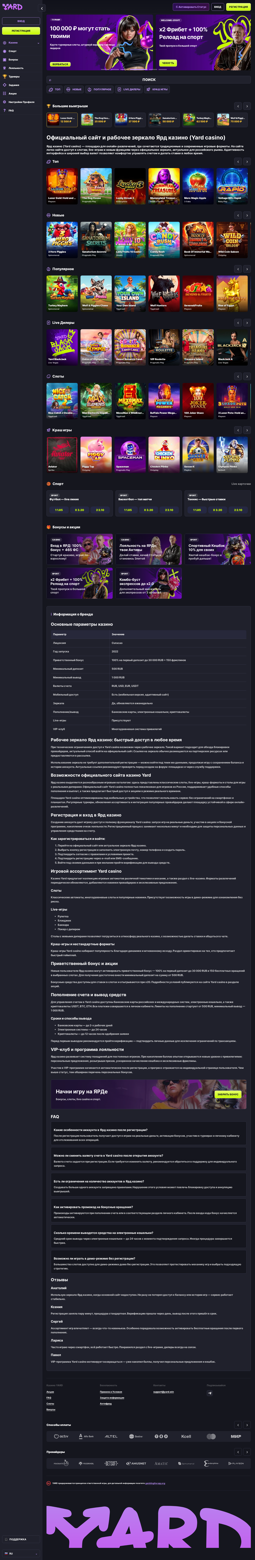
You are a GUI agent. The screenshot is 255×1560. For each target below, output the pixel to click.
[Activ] (61, 1436)
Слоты (50, 1403)
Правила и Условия (111, 1391)
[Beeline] (136, 1436)
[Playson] (236, 1463)
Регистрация (21, 30)
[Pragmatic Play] (61, 1463)
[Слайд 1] (105, 69)
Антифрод (106, 1403)
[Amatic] (161, 1463)
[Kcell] (186, 1436)
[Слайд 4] (134, 69)
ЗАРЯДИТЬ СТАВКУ (174, 59)
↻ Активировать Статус (191, 6)
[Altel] (111, 1436)
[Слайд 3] (124, 69)
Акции (50, 1391)
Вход (21, 21)
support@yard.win (163, 1391)
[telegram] (210, 1393)
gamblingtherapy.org (155, 1483)
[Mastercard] (211, 1436)
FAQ (48, 1397)
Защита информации (112, 1397)
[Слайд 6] (163, 69)
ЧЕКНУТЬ (59, 63)
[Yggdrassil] (86, 1463)
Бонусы (50, 1409)
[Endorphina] (211, 1463)
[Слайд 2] (115, 69)
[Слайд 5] (148, 69)
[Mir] (236, 1436)
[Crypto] (161, 1436)
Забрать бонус (228, 1094)
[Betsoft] (111, 1463)
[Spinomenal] (186, 1463)
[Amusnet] (136, 1463)
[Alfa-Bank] (86, 1436)
